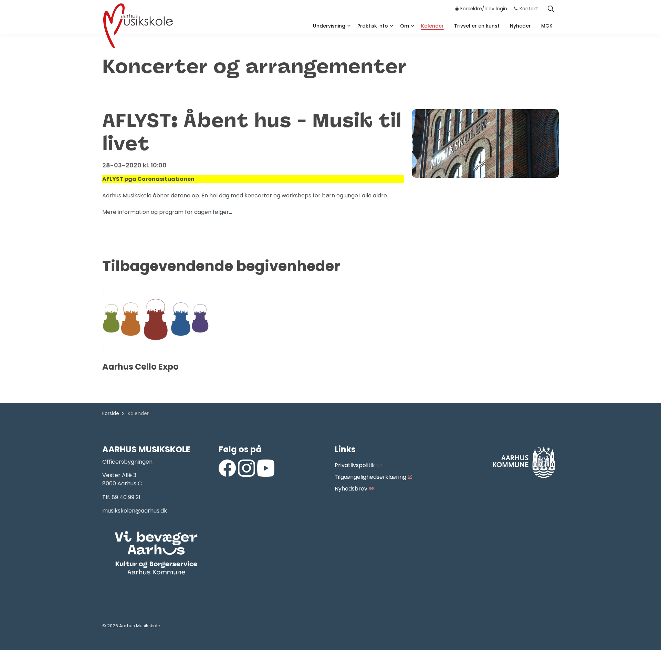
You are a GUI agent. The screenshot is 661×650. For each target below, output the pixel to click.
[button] (156, 553)
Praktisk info (372, 25)
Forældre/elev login (483, 8)
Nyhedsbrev (351, 489)
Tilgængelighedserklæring (370, 477)
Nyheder (520, 25)
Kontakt (529, 8)
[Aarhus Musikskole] (138, 25)
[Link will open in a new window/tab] (227, 468)
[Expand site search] (551, 8)
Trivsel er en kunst (477, 25)
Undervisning (329, 25)
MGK (547, 25)
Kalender (432, 25)
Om (404, 25)
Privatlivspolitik (355, 465)
